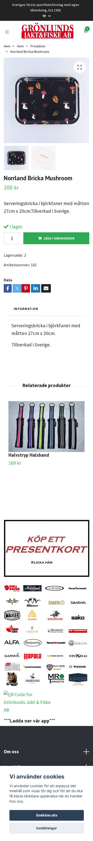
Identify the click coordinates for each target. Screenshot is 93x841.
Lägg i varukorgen (59, 264)
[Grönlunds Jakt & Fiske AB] (46, 43)
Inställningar (46, 828)
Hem (7, 71)
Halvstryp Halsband (28, 480)
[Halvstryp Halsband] (46, 452)
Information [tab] (26, 334)
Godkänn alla (46, 815)
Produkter (38, 71)
